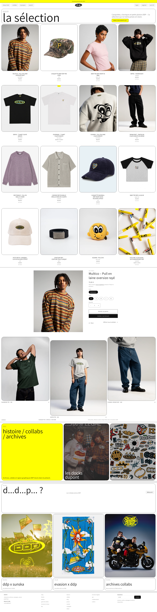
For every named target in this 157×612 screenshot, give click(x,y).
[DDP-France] (78, 5)
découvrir (150, 492)
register (144, 5)
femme (42, 597)
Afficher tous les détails (109, 322)
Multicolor (93, 292)
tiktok (68, 608)
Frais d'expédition (100, 284)
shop (6, 5)
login (137, 5)
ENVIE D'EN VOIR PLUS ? (120, 20)
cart (152, 5)
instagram (69, 606)
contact (68, 604)
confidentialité (95, 599)
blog (68, 599)
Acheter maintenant (103, 316)
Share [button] (92, 323)
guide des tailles (45, 601)
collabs (68, 597)
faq (42, 606)
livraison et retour (45, 604)
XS (91, 298)
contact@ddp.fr (7, 603)
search (31, 5)
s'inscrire (137, 597)
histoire (68, 594)
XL (111, 298)
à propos (23, 5)
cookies (93, 601)
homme (43, 599)
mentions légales (96, 594)
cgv (93, 597)
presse (68, 601)
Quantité (91, 302)
